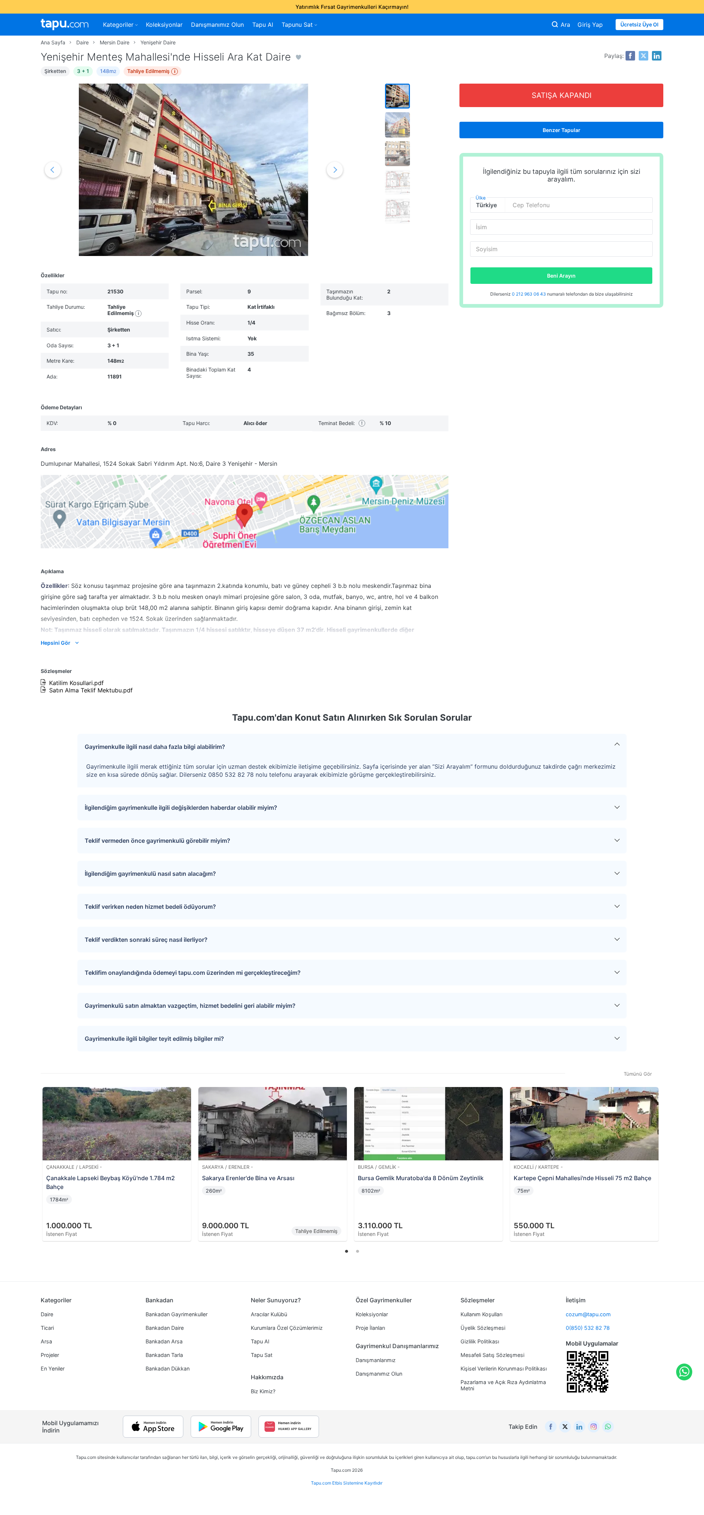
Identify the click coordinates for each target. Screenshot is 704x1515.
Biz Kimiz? (263, 1391)
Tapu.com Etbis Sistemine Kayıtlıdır (346, 1483)
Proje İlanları (370, 1328)
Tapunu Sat (297, 24)
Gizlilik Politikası (480, 1341)
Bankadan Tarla (164, 1355)
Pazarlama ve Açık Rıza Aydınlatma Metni (503, 1385)
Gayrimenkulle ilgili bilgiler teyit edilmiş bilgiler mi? (154, 1038)
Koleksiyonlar (164, 24)
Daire (47, 1314)
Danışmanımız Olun (217, 24)
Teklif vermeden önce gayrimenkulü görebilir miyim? (157, 840)
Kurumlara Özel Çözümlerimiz (287, 1328)
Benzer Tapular (561, 130)
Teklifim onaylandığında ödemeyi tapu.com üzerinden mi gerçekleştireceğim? (193, 972)
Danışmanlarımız (376, 1360)
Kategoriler (118, 24)
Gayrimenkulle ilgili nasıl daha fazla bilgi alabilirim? (155, 746)
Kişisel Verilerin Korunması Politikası (504, 1368)
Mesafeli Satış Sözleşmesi (492, 1355)
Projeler (50, 1355)
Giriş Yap (590, 24)
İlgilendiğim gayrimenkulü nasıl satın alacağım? (150, 873)
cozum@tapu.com (588, 1314)
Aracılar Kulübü (269, 1314)
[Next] (655, 1156)
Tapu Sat (261, 1355)
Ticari (47, 1328)
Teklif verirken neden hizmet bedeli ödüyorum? (150, 906)
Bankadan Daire (165, 1328)
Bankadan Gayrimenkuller (177, 1314)
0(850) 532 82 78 (588, 1328)
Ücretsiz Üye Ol (639, 24)
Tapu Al (262, 24)
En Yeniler (53, 1368)
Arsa (46, 1341)
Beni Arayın (561, 275)
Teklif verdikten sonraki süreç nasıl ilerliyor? (146, 939)
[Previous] (49, 1156)
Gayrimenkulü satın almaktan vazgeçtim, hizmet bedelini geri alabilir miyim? (190, 1005)
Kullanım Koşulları (481, 1314)
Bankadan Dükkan (168, 1368)
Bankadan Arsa (164, 1341)
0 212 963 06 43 (529, 294)
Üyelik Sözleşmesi (483, 1328)
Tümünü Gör (638, 1074)
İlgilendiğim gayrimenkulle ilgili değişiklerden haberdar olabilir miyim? (181, 807)
